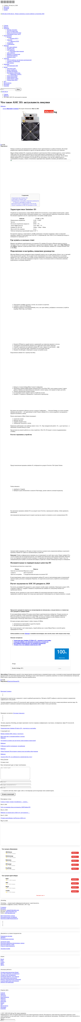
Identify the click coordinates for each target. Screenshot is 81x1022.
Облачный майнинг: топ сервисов (10, 976)
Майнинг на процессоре (13, 54)
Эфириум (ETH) (14, 41)
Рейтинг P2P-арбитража (7, 982)
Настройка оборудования (17, 51)
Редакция (6, 8)
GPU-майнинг (11, 50)
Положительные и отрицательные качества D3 (23, 203)
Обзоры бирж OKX (12, 80)
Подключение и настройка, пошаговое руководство (25, 200)
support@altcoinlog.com (13, 910)
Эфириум (9, 40)
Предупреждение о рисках (8, 915)
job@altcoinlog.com (10, 913)
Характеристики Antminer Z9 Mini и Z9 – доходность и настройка (32, 640)
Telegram (27, 633)
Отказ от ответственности (8, 946)
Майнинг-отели (11, 57)
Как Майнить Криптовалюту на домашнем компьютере (30, 643)
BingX (2, 959)
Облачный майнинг (12, 55)
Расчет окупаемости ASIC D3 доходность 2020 (24, 205)
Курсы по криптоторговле (14, 32)
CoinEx (3, 962)
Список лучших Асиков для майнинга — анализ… (14, 801)
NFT (5, 81)
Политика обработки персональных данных (12, 943)
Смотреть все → (40, 895)
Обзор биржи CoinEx (12, 78)
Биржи (5, 67)
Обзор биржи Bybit (12, 77)
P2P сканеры (10, 62)
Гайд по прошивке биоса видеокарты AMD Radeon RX (15, 807)
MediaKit (3, 937)
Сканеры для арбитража (13, 61)
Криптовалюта (8, 35)
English (6, 9)
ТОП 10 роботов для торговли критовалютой (19, 60)
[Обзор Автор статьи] (4, 690)
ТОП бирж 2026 (11, 68)
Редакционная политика (7, 939)
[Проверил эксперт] (4, 711)
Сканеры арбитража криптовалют (10, 981)
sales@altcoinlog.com (11, 911)
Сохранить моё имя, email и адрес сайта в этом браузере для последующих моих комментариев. (28, 790)
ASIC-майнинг (11, 52)
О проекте (3, 907)
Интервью (6, 84)
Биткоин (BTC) (14, 38)
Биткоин (9, 37)
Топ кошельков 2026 (12, 65)
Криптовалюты (5, 997)
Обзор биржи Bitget (12, 75)
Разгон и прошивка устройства (22, 202)
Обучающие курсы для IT (14, 34)
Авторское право (5, 941)
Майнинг (6, 45)
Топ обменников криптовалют (9, 978)
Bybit (2, 960)
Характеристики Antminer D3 (19, 198)
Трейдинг (6, 58)
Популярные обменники (13, 73)
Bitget (2, 963)
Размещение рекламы (6, 936)
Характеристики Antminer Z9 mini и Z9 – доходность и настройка (18, 728)
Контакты (6, 7)
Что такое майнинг (12, 47)
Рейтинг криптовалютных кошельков (11, 979)
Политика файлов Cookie (7, 944)
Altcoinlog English (5, 948)
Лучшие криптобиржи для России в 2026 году (13, 818)
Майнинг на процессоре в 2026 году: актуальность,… (15, 812)
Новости (6, 27)
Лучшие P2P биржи (12, 71)
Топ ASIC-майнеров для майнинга (10, 973)
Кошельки (6, 64)
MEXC (2, 965)
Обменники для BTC (16, 74)
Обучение (6, 28)
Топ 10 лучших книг (12, 31)
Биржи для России (12, 70)
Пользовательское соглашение (9, 917)
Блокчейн (6, 85)
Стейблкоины (10, 44)
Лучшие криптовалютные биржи (10, 972)
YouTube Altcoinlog (12, 30)
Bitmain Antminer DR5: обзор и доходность (12, 733)
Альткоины (10, 42)
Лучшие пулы (10, 48)
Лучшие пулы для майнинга (8, 975)
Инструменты (7, 83)
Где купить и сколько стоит (18, 199)
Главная (6, 25)
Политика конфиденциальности (9, 918)
